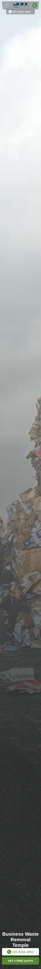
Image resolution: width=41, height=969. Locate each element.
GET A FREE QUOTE (20, 960)
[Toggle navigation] (6, 5)
